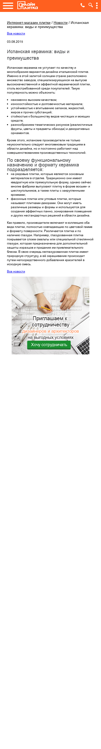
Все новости (16, 33)
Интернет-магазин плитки (29, 22)
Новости (61, 22)
